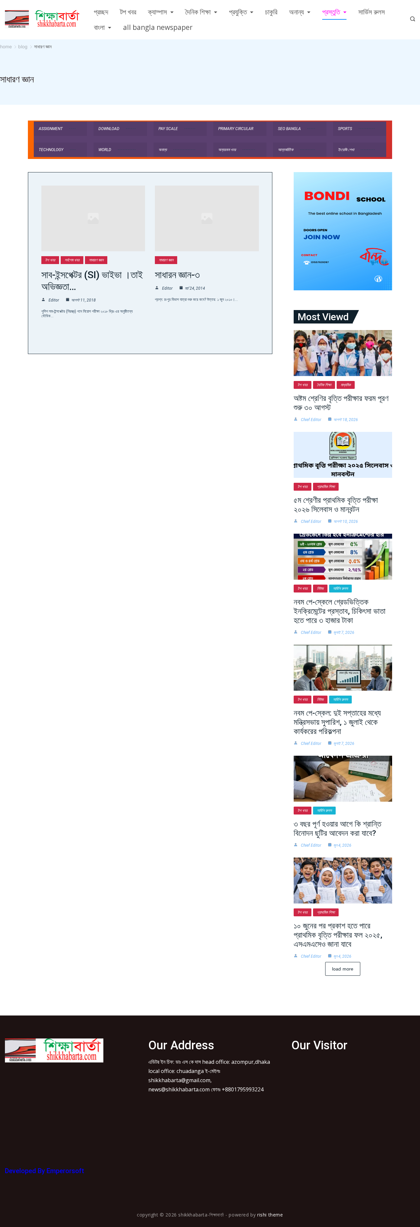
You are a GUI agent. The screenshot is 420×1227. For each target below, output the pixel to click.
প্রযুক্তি (238, 11)
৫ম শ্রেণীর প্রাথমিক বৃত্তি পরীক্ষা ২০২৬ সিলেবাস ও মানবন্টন (336, 505)
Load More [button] (342, 968)
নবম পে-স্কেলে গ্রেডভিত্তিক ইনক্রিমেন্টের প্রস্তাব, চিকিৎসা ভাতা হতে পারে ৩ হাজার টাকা (340, 611)
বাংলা (99, 27)
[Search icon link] (411, 19)
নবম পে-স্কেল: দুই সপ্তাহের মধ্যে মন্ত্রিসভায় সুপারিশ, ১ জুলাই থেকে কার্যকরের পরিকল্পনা (337, 722)
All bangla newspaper (158, 27)
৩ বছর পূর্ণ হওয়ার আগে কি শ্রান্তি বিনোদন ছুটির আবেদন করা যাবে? (337, 828)
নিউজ (320, 588)
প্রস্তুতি (331, 11)
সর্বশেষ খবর (72, 260)
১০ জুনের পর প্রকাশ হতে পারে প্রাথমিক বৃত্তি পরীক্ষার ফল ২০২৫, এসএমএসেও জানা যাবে (338, 935)
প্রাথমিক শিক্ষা (326, 486)
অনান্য (296, 11)
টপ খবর (128, 11)
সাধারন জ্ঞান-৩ (177, 274)
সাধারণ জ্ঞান (96, 260)
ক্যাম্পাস (157, 11)
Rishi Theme (270, 1215)
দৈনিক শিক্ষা (198, 11)
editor (54, 300)
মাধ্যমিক (346, 385)
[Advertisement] (54, 1110)
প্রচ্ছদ (101, 11)
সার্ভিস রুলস (371, 11)
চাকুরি (271, 11)
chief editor (311, 419)
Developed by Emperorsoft (44, 1171)
